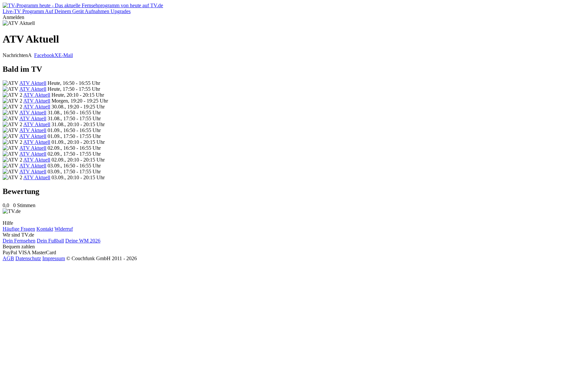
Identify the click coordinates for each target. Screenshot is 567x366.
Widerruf (63, 229)
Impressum (53, 258)
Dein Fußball (50, 240)
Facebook (44, 55)
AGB (8, 258)
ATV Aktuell (32, 83)
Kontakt (44, 229)
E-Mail (65, 55)
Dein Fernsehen (19, 240)
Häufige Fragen (19, 229)
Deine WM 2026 (82, 240)
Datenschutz (28, 258)
